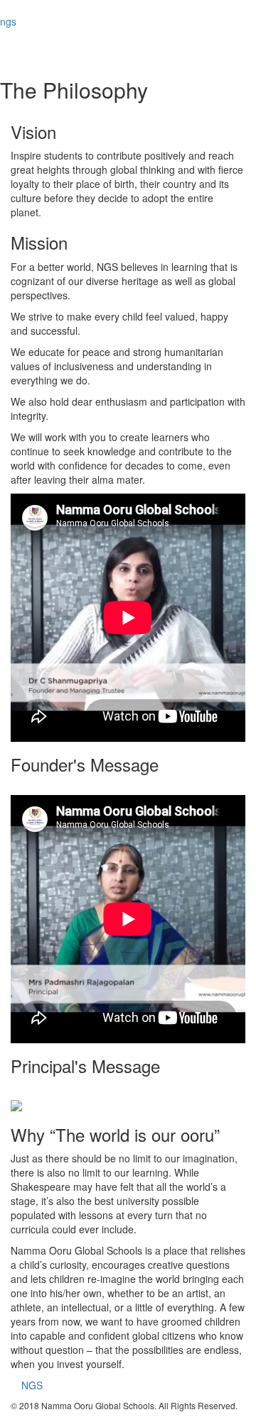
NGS (32, 1385)
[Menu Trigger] (229, 21)
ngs (8, 21)
